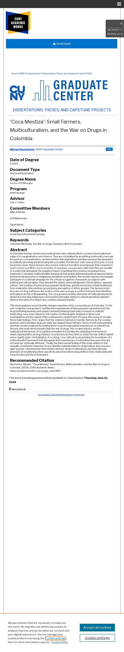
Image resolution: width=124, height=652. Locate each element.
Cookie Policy (59, 642)
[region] (62, 632)
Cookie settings (55, 638)
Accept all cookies (97, 627)
